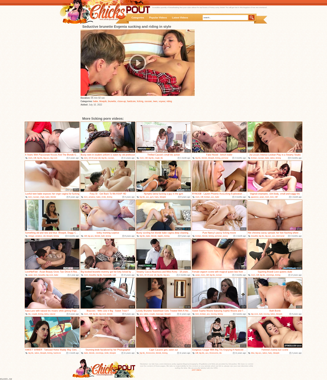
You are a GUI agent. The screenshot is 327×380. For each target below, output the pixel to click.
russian (148, 101)
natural (52, 314)
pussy (225, 236)
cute (114, 275)
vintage (31, 236)
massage (160, 314)
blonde (204, 158)
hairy (157, 197)
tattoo (272, 158)
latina (46, 314)
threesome (150, 353)
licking (140, 101)
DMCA (198, 370)
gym (152, 197)
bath (103, 236)
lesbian (254, 158)
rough (157, 158)
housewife (107, 275)
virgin (42, 197)
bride (107, 353)
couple (34, 314)
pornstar (224, 158)
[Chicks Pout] (94, 12)
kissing (214, 314)
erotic (104, 197)
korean (219, 275)
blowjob (103, 101)
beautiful (254, 236)
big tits (39, 158)
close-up (121, 101)
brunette (112, 101)
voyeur (162, 101)
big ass (46, 158)
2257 (194, 370)
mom (30, 158)
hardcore (131, 101)
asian (262, 197)
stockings (270, 275)
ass (147, 197)
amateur (92, 197)
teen (155, 101)
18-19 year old (94, 158)
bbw (252, 353)
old (44, 236)
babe (95, 101)
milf (34, 158)
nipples (160, 236)
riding (169, 101)
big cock (53, 158)
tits (162, 158)
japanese (255, 197)
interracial (280, 236)
